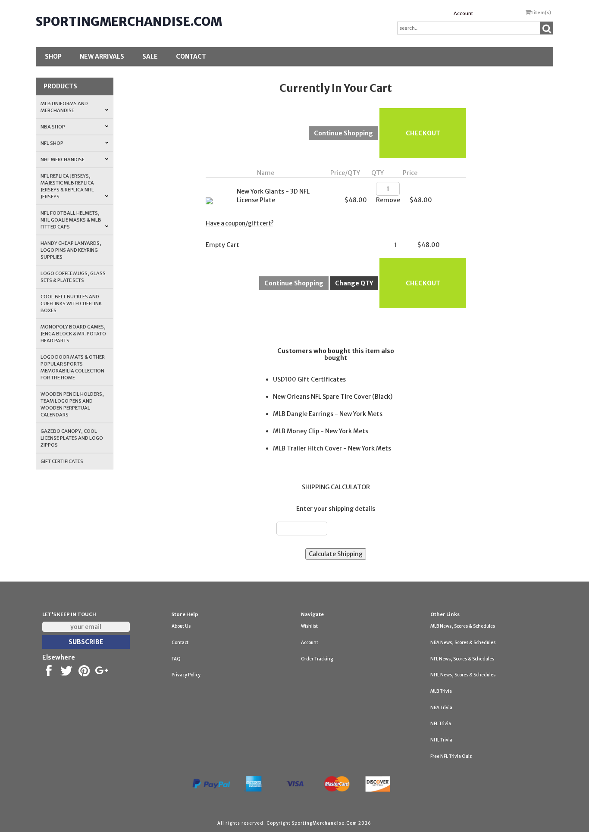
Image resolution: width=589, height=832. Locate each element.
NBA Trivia (441, 707)
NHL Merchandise (63, 159)
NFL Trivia (440, 723)
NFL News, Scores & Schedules (462, 659)
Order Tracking (317, 659)
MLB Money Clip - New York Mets (320, 431)
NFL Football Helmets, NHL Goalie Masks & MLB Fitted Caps (71, 220)
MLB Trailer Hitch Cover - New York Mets (332, 448)
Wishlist (309, 626)
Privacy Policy (186, 675)
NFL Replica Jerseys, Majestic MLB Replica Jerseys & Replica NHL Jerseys (67, 186)
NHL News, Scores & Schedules (462, 675)
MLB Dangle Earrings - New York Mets (327, 414)
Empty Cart (222, 245)
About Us (181, 626)
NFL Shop (52, 143)
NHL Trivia (441, 740)
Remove (388, 200)
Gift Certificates (62, 461)
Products (60, 86)
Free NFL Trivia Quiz (451, 756)
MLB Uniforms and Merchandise (64, 106)
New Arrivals (102, 56)
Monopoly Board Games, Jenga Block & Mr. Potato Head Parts (73, 334)
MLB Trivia (441, 691)
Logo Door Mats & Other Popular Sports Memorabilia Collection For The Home (73, 367)
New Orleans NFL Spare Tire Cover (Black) (332, 396)
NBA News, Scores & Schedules (462, 642)
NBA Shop (53, 127)
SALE (150, 56)
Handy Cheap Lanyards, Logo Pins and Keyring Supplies (71, 250)
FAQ (176, 659)
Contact (191, 56)
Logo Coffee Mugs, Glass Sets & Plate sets (73, 276)
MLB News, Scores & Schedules (462, 626)
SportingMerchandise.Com (129, 21)
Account (463, 13)
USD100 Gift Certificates (309, 379)
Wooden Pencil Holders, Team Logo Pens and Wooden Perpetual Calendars (72, 404)
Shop (53, 56)
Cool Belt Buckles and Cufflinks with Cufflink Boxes (71, 303)
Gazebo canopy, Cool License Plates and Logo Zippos (72, 438)
